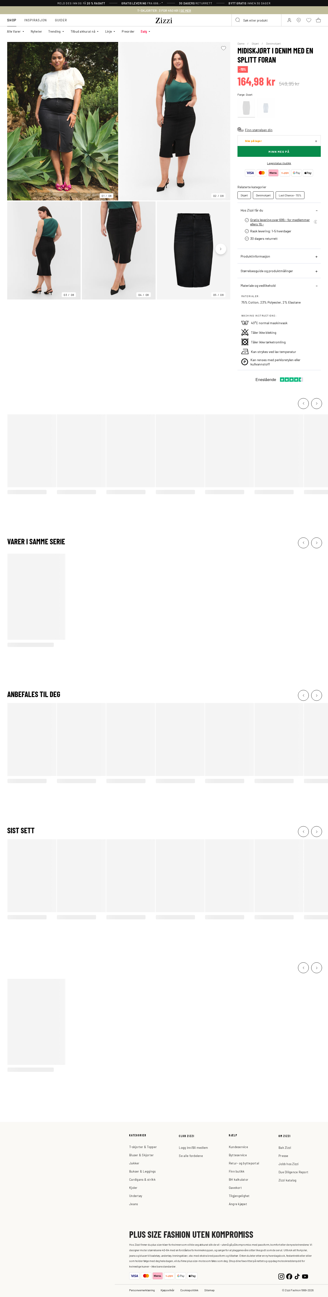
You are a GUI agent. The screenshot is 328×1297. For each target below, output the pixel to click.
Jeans (133, 1204)
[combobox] (256, 20)
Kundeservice (238, 1147)
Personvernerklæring (142, 1290)
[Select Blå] (266, 108)
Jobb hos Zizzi (289, 1164)
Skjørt (255, 43)
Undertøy (135, 1196)
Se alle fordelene (191, 1156)
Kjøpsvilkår (167, 1290)
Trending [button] (54, 31)
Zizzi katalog (287, 1180)
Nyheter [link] (36, 31)
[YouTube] (305, 1276)
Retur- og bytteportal (244, 1163)
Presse (283, 1156)
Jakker (134, 1163)
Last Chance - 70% (290, 195)
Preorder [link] (128, 31)
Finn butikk (237, 1171)
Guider (61, 20)
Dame (241, 43)
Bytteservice (238, 1155)
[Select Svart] (246, 108)
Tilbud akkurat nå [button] (83, 31)
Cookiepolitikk (189, 1290)
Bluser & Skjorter (141, 1155)
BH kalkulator (238, 1179)
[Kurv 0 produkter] (318, 20)
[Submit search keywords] (238, 20)
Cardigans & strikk (142, 1179)
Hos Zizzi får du (252, 210)
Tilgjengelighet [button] (239, 1196)
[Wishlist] (223, 48)
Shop (11, 20)
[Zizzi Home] (164, 19)
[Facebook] (289, 1276)
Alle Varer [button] (14, 31)
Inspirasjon (35, 20)
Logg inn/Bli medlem (193, 1147)
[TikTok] (297, 1276)
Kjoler (133, 1187)
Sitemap (209, 1290)
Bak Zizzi (285, 1147)
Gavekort (235, 1187)
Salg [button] (144, 31)
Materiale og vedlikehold (258, 285)
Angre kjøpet (238, 1204)
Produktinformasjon (255, 256)
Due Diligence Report (293, 1172)
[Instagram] (281, 1276)
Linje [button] (108, 31)
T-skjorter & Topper (143, 1147)
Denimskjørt (273, 43)
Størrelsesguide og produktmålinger (267, 271)
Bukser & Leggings (142, 1171)
